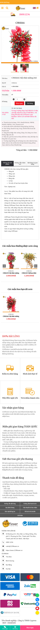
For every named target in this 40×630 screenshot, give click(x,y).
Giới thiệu (20, 515)
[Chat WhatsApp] (37, 595)
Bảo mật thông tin (10, 511)
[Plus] (24, 99)
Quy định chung (10, 507)
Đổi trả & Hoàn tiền (30, 511)
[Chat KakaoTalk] (37, 613)
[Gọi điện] (37, 599)
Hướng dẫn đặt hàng (10, 503)
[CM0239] (11, 271)
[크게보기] (20, 44)
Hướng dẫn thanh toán (29, 503)
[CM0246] (11, 314)
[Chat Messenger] (37, 608)
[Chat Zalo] (37, 604)
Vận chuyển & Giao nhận (30, 507)
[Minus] (13, 99)
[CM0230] (29, 271)
